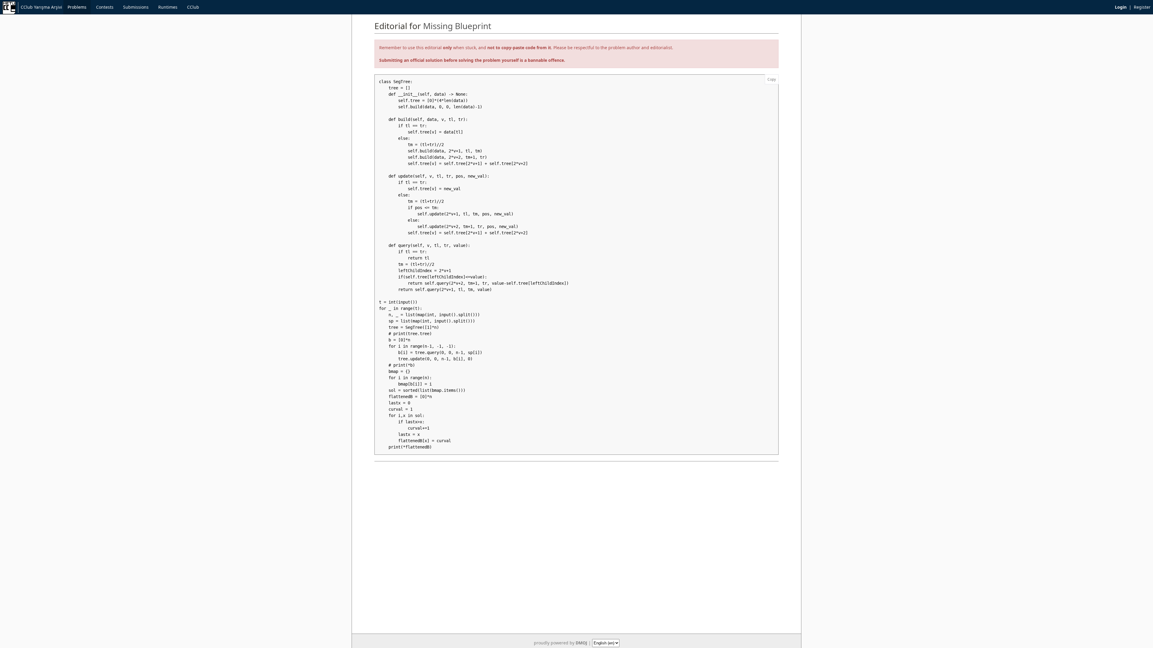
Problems (77, 7)
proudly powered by (560, 643)
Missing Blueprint (457, 26)
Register (1142, 7)
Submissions (136, 7)
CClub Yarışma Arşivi (41, 7)
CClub (193, 7)
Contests (104, 7)
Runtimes (167, 7)
